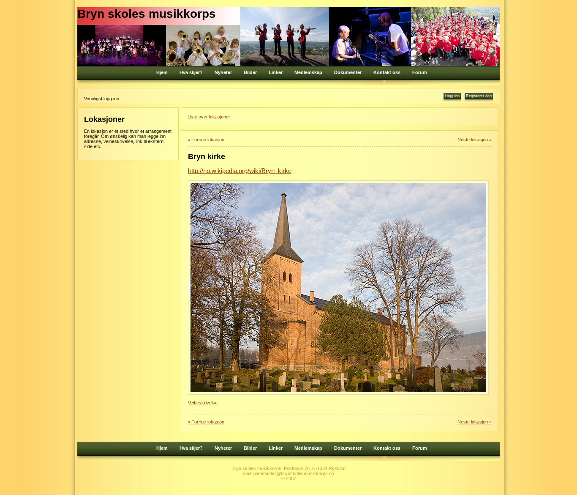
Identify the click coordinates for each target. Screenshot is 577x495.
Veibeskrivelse (203, 402)
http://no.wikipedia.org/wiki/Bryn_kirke (239, 171)
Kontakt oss (386, 72)
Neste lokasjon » (474, 139)
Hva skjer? (191, 72)
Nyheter (223, 72)
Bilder (250, 72)
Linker (276, 72)
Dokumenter (348, 72)
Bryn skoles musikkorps (146, 13)
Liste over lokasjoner (209, 116)
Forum (419, 72)
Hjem (162, 72)
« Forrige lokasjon (206, 139)
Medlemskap (308, 72)
